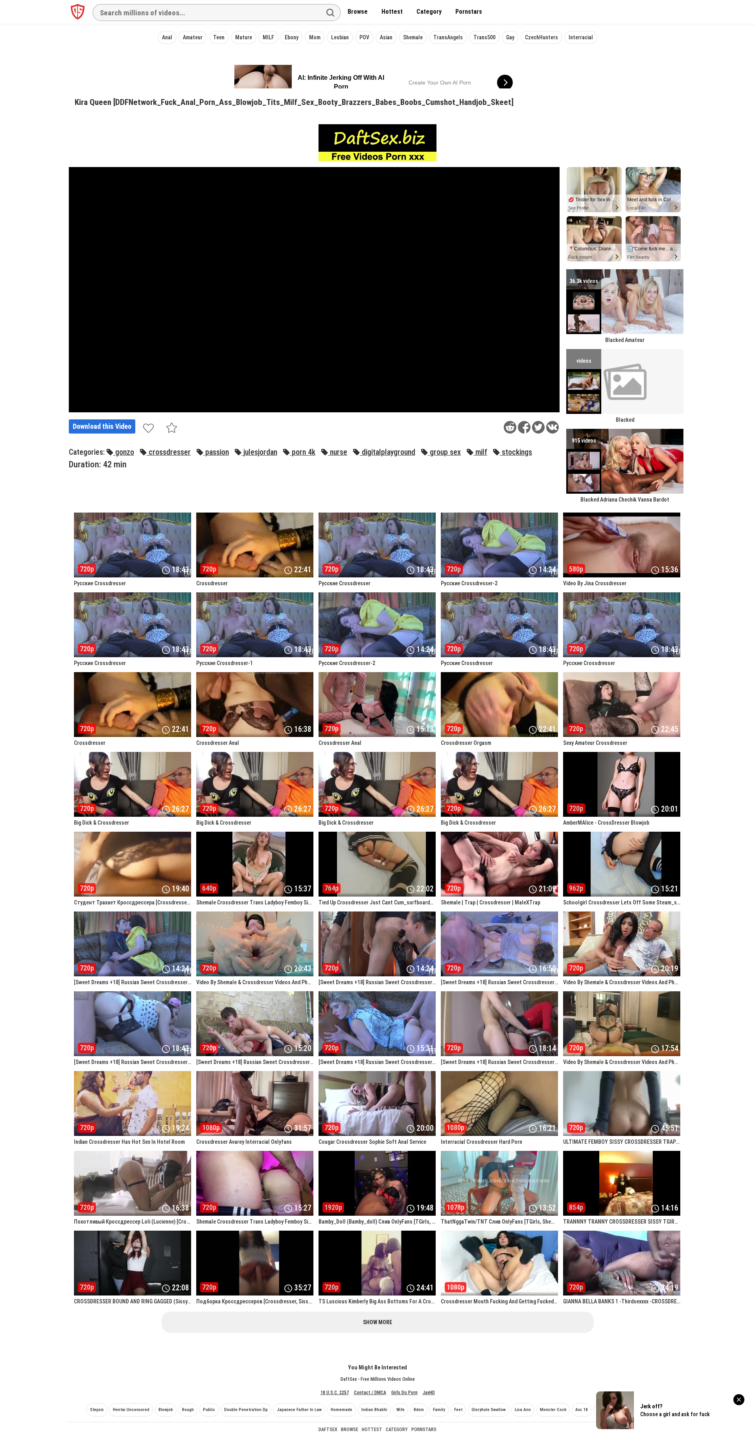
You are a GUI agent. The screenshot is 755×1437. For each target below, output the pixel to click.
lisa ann (523, 1409)
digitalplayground (387, 452)
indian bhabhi (374, 1409)
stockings (516, 452)
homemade (341, 1409)
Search (330, 12)
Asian (386, 37)
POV (364, 37)
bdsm (419, 1409)
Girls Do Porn (404, 1392)
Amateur (193, 37)
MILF (268, 37)
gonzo (123, 452)
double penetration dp (246, 1409)
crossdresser (169, 452)
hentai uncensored (131, 1409)
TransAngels (448, 37)
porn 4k (302, 452)
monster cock (553, 1409)
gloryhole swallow (488, 1409)
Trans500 (484, 37)
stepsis (97, 1409)
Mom (314, 37)
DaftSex (328, 1429)
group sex (444, 452)
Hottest (392, 11)
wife (400, 1409)
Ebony (291, 37)
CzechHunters (541, 37)
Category (429, 11)
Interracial (581, 37)
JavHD (429, 1392)
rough (188, 1409)
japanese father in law (299, 1409)
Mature (243, 37)
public (209, 1409)
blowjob (165, 1409)
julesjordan (259, 452)
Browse (358, 11)
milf (480, 452)
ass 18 (581, 1409)
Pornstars (468, 11)
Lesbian (340, 37)
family (439, 1409)
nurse (337, 452)
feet (458, 1409)
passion (216, 452)
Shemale (413, 37)
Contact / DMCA (370, 1392)
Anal (167, 37)
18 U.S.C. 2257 (334, 1392)
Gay (510, 37)
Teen (219, 37)
